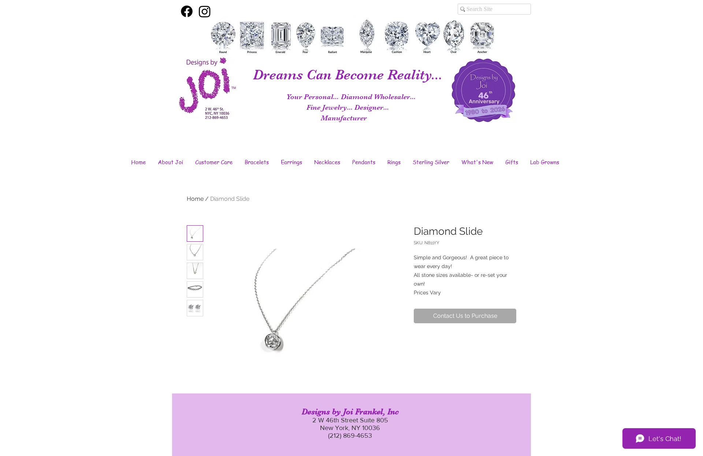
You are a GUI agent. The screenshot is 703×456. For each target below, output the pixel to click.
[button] (170, 162)
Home (195, 198)
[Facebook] (186, 11)
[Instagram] (204, 11)
